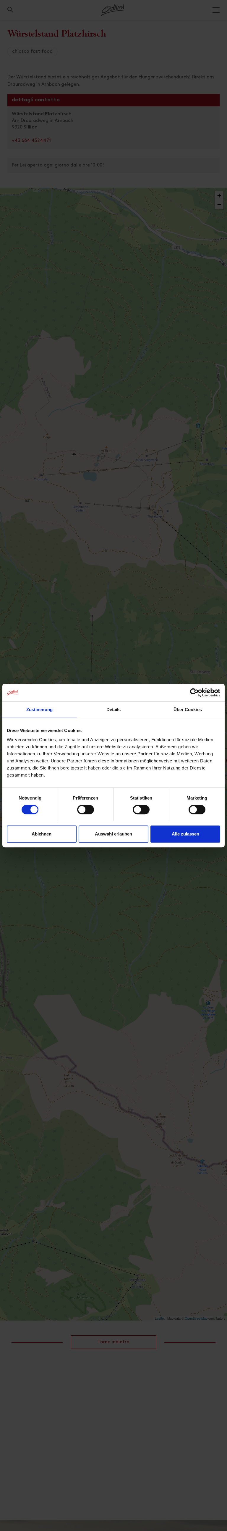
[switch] (85, 813)
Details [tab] (113, 709)
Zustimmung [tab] (39, 709)
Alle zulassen (185, 833)
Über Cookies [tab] (188, 709)
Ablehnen (41, 833)
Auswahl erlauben (113, 833)
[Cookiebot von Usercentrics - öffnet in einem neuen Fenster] (194, 692)
